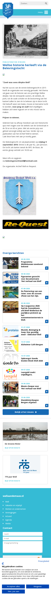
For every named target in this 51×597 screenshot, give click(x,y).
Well (7, 501)
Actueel (8, 516)
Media (8, 523)
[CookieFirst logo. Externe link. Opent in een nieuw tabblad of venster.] (3, 563)
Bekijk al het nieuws (24, 412)
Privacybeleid (43, 561)
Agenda (8, 520)
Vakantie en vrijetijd (13, 505)
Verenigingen (10, 512)
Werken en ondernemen (15, 509)
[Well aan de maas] (8, 11)
